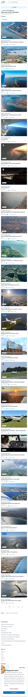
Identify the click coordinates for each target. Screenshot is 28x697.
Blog (2, 654)
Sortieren (3, 16)
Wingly (2, 613)
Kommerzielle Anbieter (6, 645)
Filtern (14, 7)
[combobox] (17, 2)
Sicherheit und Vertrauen (6, 626)
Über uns (3, 651)
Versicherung (4, 628)
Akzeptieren (14, 692)
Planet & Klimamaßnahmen (7, 624)
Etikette (2, 643)
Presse (2, 660)
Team (2, 656)
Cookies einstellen (14, 688)
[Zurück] (5, 607)
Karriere (3, 658)
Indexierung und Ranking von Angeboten (10, 636)
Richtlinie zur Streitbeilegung (7, 639)
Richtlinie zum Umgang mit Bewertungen (10, 634)
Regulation (3, 630)
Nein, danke (22, 667)
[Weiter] (22, 607)
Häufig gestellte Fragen (6, 632)
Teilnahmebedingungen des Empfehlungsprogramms (13, 641)
